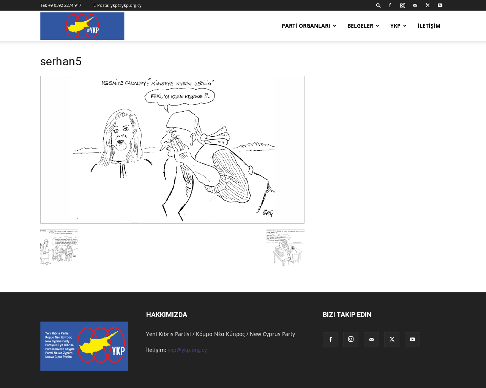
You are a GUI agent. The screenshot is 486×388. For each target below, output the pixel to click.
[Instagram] (402, 5)
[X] (427, 5)
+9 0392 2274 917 (64, 5)
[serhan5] (172, 221)
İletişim (429, 25)
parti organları (306, 25)
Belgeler (360, 25)
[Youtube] (440, 5)
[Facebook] (390, 5)
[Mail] (415, 5)
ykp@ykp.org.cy (126, 5)
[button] (378, 5)
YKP (395, 25)
